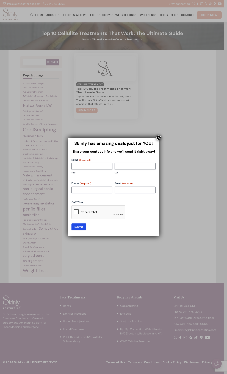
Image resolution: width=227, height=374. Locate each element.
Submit (78, 226)
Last (117, 172)
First (73, 172)
